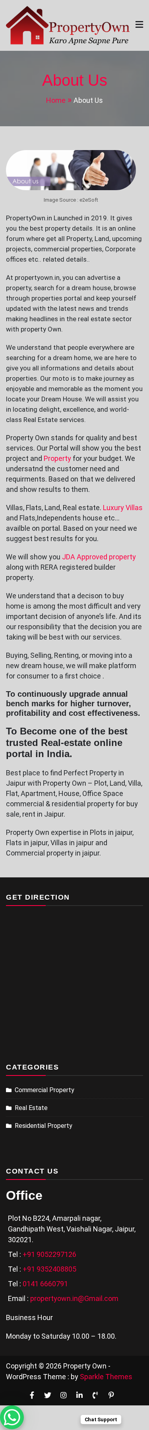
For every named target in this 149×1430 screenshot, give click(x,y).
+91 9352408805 (49, 1269)
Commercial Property (44, 1090)
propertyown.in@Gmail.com (74, 1298)
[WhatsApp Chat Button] (12, 1417)
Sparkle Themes (106, 1376)
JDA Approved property (99, 557)
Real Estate (31, 1108)
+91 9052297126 (49, 1254)
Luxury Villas (123, 507)
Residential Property (43, 1125)
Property (57, 458)
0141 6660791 (45, 1284)
